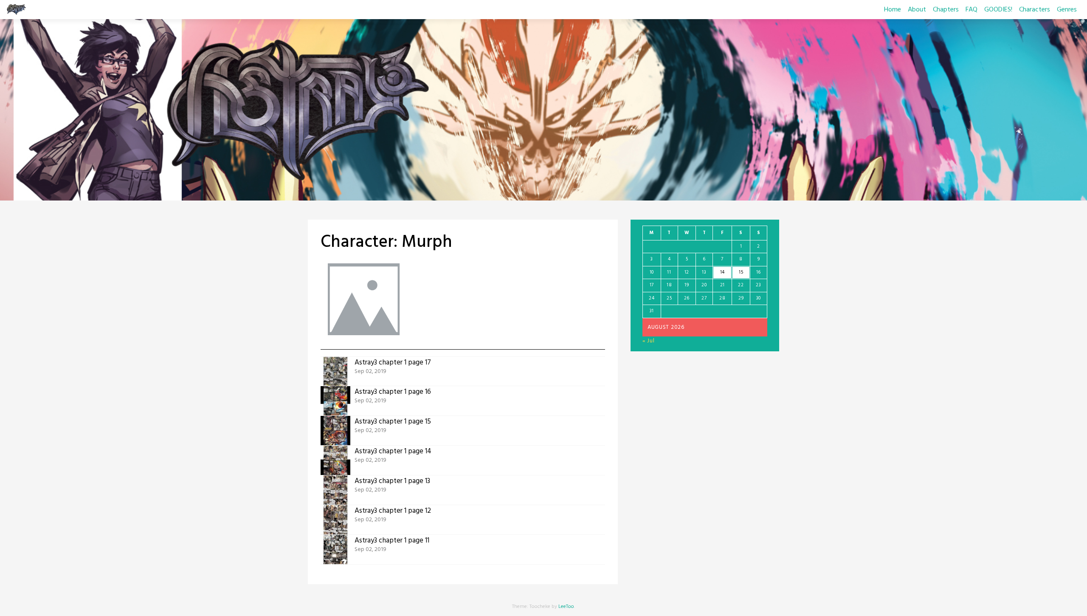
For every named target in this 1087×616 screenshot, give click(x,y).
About (917, 9)
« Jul (648, 341)
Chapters (946, 9)
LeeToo (566, 606)
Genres (1067, 9)
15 (741, 272)
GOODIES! (998, 9)
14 (722, 272)
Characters (1034, 9)
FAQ (971, 9)
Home (892, 9)
